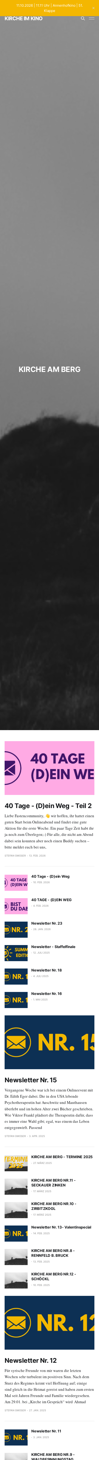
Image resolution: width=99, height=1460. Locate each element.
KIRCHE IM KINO (24, 18)
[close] (93, 8)
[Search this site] (82, 18)
